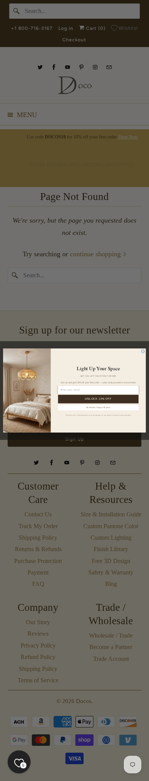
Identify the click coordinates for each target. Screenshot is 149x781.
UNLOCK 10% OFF (98, 399)
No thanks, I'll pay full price (98, 408)
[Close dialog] (142, 351)
